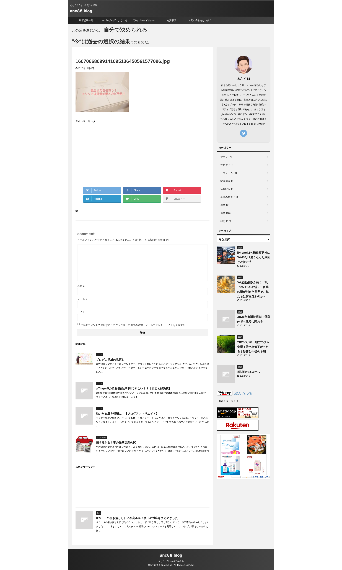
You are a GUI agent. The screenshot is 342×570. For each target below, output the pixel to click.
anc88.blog (81, 11)
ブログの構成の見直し (110, 359)
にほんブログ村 (242, 393)
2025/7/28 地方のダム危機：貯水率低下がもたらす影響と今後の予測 (253, 346)
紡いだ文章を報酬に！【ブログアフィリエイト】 (127, 413)
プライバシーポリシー (143, 20)
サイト (81, 312)
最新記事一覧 (86, 20)
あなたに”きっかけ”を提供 (171, 561)
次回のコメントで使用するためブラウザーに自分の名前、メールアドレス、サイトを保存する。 (134, 325)
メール (82, 299)
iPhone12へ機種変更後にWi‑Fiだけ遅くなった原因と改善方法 (253, 257)
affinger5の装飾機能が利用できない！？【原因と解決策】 (134, 388)
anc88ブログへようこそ (114, 20)
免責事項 (171, 20)
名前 (81, 285)
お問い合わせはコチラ (200, 20)
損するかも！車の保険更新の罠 (116, 442)
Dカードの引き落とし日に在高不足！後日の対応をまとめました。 (138, 518)
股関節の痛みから (248, 372)
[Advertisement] (105, 151)
